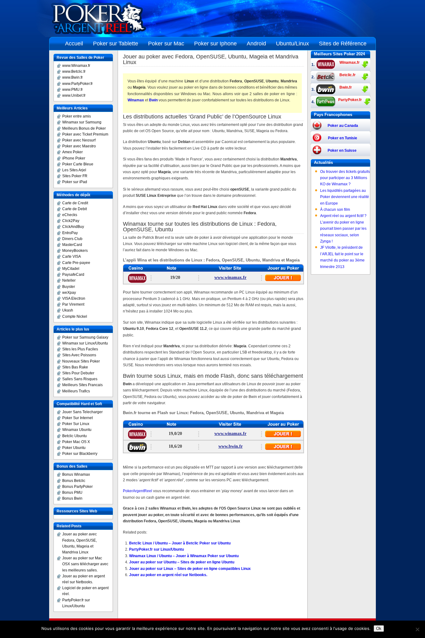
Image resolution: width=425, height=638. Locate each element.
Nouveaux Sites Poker (81, 361)
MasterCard (72, 245)
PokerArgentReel (137, 491)
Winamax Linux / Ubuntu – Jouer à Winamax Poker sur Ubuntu (184, 556)
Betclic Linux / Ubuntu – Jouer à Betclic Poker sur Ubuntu (180, 543)
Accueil (74, 43)
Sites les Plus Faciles (80, 349)
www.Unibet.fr (74, 95)
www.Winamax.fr (76, 65)
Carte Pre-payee (76, 263)
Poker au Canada (343, 125)
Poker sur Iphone (215, 43)
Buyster (68, 286)
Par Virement (73, 304)
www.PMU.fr (72, 89)
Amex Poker (72, 152)
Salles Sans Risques (79, 379)
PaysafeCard (73, 274)
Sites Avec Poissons (79, 355)
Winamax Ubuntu (76, 430)
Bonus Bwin (72, 498)
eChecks (69, 215)
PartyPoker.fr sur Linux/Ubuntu (156, 549)
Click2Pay (70, 221)
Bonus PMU (72, 492)
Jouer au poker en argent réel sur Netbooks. (168, 575)
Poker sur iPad (74, 182)
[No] (417, 629)
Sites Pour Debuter (78, 373)
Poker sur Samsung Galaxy (85, 337)
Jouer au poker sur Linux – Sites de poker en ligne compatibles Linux (190, 568)
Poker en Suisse (342, 150)
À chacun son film (335, 209)
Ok (378, 628)
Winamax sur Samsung (81, 122)
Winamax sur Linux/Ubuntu (85, 343)
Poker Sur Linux (75, 424)
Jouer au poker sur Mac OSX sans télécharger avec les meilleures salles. (85, 564)
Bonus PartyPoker (77, 486)
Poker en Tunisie (342, 138)
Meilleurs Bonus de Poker (84, 128)
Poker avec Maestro (79, 146)
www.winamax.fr (230, 277)
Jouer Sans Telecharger (82, 412)
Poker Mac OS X (76, 442)
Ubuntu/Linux (292, 43)
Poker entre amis (76, 116)
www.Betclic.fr (74, 71)
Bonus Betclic (73, 480)
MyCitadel (70, 268)
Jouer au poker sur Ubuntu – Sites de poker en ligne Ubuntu (181, 562)
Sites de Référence (343, 43)
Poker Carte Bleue (77, 164)
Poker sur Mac (166, 43)
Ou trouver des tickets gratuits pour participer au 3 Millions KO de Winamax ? (345, 178)
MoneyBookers (75, 250)
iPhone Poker (73, 158)
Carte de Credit (75, 203)
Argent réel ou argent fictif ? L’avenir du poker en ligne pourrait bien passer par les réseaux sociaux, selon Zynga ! (343, 228)
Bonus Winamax (76, 474)
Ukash (67, 310)
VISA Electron (73, 298)
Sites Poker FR (74, 176)
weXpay (69, 292)
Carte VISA (71, 256)
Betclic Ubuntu (74, 436)
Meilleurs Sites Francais (82, 385)
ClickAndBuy (73, 226)
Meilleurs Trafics (76, 391)
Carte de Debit (74, 209)
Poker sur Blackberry (79, 453)
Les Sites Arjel (74, 170)
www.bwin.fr (230, 446)
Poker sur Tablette (115, 43)
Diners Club (72, 239)
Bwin (153, 100)
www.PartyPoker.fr (77, 83)
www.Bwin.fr (72, 77)
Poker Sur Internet (77, 418)
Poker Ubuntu (74, 448)
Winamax (136, 100)
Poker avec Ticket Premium (85, 134)
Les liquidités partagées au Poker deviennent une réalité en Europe (344, 197)
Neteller (69, 280)
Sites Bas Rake (75, 367)
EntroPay (70, 233)
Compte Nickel (74, 316)
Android (256, 43)
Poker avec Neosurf (79, 140)
